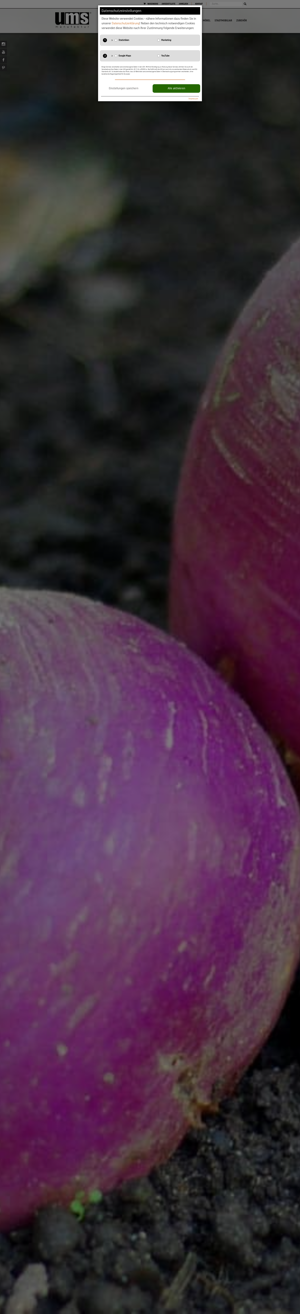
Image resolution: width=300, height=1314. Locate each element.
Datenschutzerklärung (125, 23)
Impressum (193, 99)
